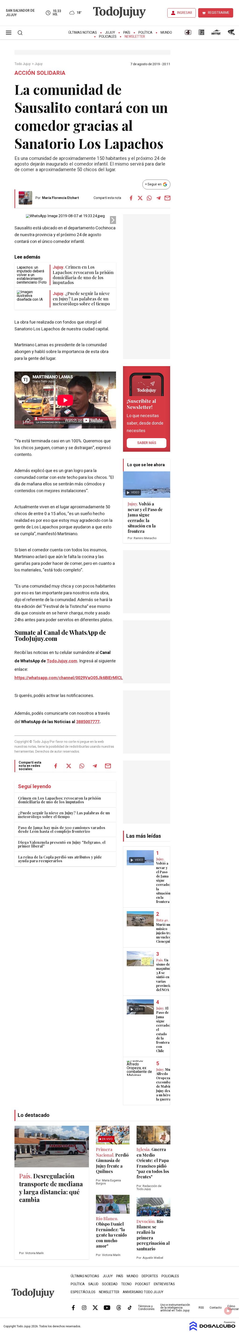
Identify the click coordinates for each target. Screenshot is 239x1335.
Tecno (126, 1284)
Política (145, 32)
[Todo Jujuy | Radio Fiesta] (232, 34)
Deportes (150, 1276)
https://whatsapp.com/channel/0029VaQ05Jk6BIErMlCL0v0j (72, 678)
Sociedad (110, 1284)
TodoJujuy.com (62, 661)
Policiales (107, 36)
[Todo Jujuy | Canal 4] (188, 34)
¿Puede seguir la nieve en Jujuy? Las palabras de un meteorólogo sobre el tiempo (64, 814)
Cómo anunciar (233, 1307)
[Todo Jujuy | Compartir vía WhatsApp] (149, 198)
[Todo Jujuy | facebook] (73, 1307)
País (126, 32)
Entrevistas (164, 1284)
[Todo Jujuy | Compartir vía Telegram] (158, 198)
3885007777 (87, 722)
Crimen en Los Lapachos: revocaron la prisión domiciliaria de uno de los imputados (59, 800)
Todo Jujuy (22, 64)
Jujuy (110, 32)
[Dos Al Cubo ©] (212, 1329)
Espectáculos (83, 1292)
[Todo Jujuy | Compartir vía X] (140, 198)
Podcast (142, 1284)
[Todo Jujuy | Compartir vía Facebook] (131, 198)
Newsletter (135, 36)
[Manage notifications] (228, 1310)
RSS (201, 1308)
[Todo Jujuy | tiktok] (129, 1307)
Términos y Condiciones (146, 1307)
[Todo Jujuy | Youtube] (107, 1307)
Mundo (166, 32)
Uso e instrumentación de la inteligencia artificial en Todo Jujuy (175, 1308)
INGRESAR (184, 12)
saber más (146, 443)
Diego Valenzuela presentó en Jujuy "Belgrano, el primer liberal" (61, 844)
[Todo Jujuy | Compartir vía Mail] (167, 198)
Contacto (215, 1308)
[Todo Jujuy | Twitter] (95, 1307)
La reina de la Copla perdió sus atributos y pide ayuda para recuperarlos (60, 859)
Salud (93, 1284)
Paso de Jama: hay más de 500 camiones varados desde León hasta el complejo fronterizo (61, 829)
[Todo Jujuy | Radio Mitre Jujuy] (216, 34)
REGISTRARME (218, 12)
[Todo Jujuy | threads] (118, 1307)
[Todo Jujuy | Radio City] (201, 34)
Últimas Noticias (82, 32)
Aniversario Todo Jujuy (143, 1292)
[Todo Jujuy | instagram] (84, 1307)
